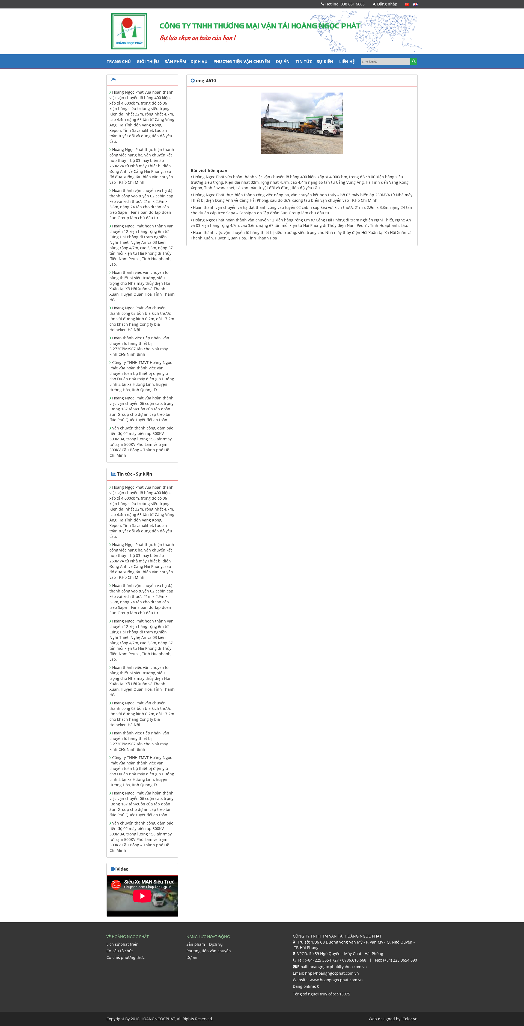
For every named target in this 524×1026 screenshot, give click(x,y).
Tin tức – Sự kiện (314, 61)
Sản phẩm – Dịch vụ (204, 944)
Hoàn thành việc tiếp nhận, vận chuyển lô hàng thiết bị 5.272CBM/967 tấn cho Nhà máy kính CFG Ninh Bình (139, 346)
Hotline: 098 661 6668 (344, 4)
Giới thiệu (148, 61)
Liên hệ (347, 61)
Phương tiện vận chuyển (241, 61)
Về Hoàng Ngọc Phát (127, 936)
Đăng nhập (386, 4)
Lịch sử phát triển (122, 944)
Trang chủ (119, 61)
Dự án (283, 61)
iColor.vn (409, 1018)
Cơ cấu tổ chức (119, 950)
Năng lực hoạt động (208, 936)
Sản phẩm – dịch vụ (186, 61)
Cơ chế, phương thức (125, 957)
